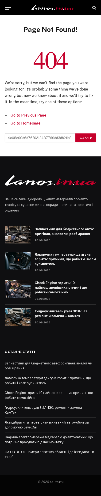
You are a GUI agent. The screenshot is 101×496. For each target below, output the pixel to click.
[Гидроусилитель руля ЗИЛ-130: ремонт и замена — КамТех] (18, 317)
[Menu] (8, 7)
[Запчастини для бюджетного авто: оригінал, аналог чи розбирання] (18, 235)
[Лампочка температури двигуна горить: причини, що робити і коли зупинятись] (18, 260)
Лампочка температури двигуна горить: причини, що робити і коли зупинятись (65, 259)
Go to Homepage (25, 123)
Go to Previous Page (28, 115)
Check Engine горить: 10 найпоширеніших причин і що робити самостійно (61, 287)
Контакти (56, 482)
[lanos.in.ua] (53, 7)
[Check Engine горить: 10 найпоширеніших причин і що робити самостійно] (18, 289)
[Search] (93, 7)
